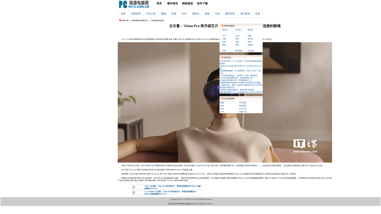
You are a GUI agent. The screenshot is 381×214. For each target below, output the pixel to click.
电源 (249, 42)
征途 (257, 13)
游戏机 (250, 45)
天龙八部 (151, 13)
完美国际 (242, 106)
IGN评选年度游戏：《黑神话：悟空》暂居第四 (238, 75)
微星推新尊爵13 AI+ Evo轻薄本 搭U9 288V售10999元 (241, 92)
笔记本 (225, 30)
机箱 (237, 42)
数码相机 (239, 51)
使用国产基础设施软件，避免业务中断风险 (237, 90)
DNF (184, 13)
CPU (224, 36)
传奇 (123, 13)
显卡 (237, 39)
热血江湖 (242, 112)
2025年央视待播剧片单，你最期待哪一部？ (237, 78)
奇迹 (173, 13)
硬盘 (249, 36)
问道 (217, 13)
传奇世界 (136, 13)
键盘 (224, 45)
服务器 (250, 30)
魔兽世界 (230, 13)
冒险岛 (195, 13)
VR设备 (251, 51)
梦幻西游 (245, 13)
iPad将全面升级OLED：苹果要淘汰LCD (235, 80)
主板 (224, 39)
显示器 (250, 39)
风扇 (224, 42)
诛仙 (222, 106)
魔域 (163, 13)
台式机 (238, 30)
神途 (207, 13)
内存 (237, 36)
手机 (224, 51)
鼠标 (237, 45)
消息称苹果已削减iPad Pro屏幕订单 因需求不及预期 (240, 83)
